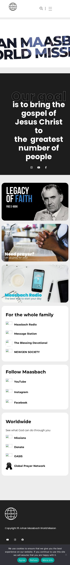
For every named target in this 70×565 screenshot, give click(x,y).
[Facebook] (22, 540)
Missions (20, 437)
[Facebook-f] (46, 167)
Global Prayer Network (29, 465)
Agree (22, 560)
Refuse (34, 560)
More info (47, 560)
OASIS (18, 456)
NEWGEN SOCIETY (27, 352)
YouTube (20, 381)
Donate (19, 447)
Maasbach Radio (25, 324)
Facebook (20, 402)
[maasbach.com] (13, 7)
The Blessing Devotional (30, 342)
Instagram (21, 392)
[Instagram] (31, 167)
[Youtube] (38, 167)
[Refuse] (66, 554)
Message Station (25, 333)
